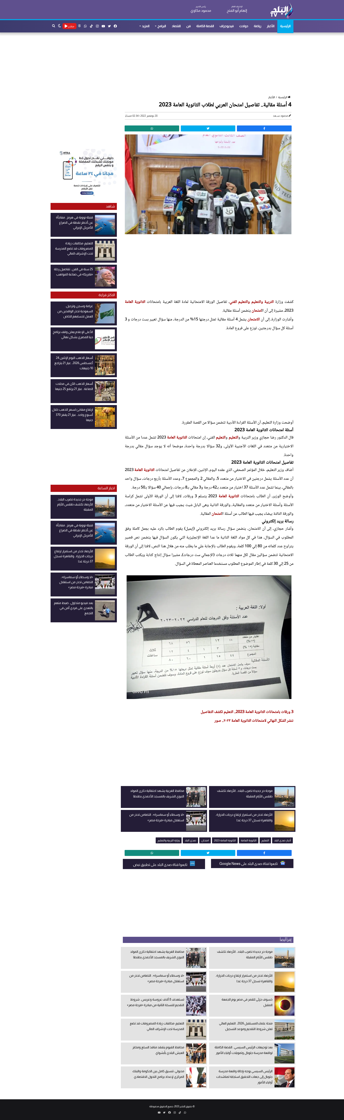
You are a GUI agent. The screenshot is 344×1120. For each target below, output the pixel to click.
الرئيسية (285, 26)
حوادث (243, 26)
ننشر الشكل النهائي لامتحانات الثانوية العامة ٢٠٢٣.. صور (253, 721)
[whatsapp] (152, 128)
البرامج (161, 26)
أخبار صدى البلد (282, 840)
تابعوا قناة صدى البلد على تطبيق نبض (160, 865)
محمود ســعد (280, 115)
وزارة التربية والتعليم (169, 840)
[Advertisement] (174, 64)
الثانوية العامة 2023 (225, 840)
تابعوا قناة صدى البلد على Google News (248, 864)
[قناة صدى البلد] (281, 10)
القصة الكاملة (205, 26)
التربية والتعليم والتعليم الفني (252, 302)
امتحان (257, 310)
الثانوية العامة (135, 302)
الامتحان (253, 319)
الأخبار (271, 26)
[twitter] (208, 128)
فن (188, 26)
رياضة (257, 26)
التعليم (233, 437)
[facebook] (264, 128)
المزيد (146, 26)
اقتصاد (176, 26)
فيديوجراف (227, 26)
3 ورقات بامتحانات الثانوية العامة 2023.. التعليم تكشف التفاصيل (247, 712)
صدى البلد (190, 840)
